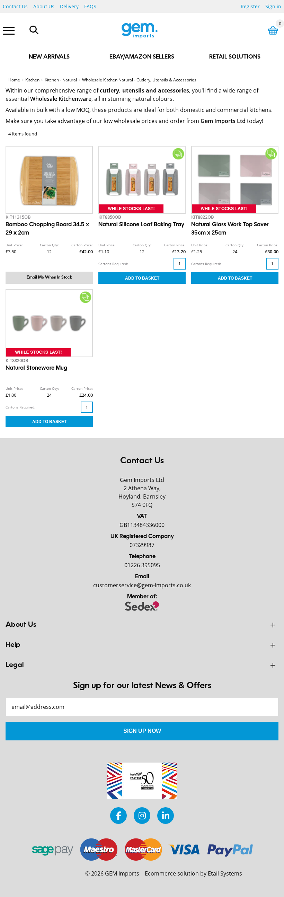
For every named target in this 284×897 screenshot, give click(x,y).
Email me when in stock (49, 277)
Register (250, 6)
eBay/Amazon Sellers (141, 57)
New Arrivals (49, 57)
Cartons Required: (113, 263)
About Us (43, 6)
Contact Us (15, 6)
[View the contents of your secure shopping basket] (273, 30)
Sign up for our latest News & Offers (142, 686)
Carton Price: (82, 245)
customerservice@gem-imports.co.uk (142, 585)
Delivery (69, 6)
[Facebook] (118, 815)
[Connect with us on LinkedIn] (165, 815)
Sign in (273, 6)
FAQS (90, 6)
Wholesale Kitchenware (60, 99)
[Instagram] (142, 815)
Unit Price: (14, 245)
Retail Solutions (234, 57)
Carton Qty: (49, 245)
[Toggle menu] (8, 30)
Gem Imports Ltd (223, 121)
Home (14, 80)
